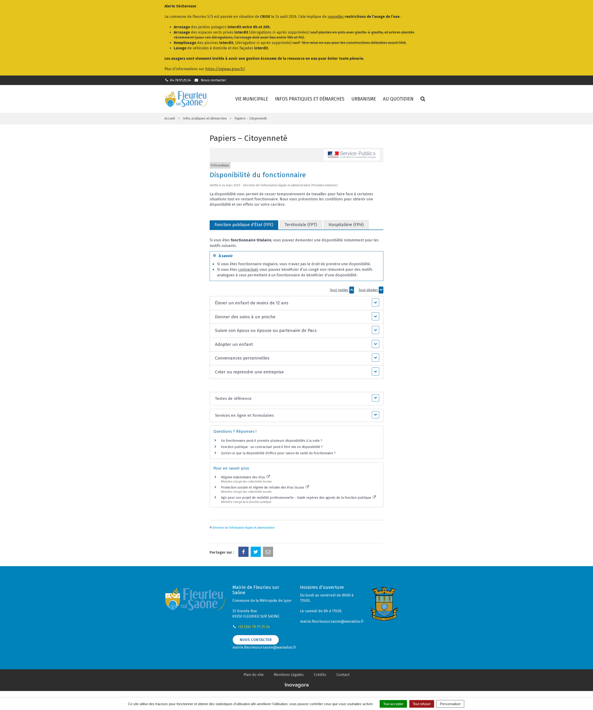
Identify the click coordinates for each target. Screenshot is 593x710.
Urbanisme (363, 99)
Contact (343, 674)
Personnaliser (450, 704)
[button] (296, 303)
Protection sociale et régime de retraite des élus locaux (263, 487)
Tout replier (339, 290)
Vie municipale (251, 99)
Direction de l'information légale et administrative (244, 527)
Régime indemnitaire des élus (243, 477)
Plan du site (253, 674)
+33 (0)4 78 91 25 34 (254, 627)
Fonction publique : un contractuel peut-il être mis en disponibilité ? (272, 447)
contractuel (248, 269)
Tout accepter (393, 704)
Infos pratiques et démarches (309, 99)
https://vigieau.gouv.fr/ (225, 69)
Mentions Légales (289, 674)
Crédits (320, 674)
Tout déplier (368, 290)
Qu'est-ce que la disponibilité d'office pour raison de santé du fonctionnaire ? (278, 453)
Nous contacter (213, 80)
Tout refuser (422, 704)
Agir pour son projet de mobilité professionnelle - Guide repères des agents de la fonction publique (296, 498)
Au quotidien (398, 99)
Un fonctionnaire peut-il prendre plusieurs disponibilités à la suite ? (271, 441)
